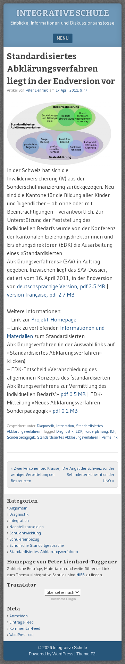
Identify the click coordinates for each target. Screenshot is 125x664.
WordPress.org (21, 634)
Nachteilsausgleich (26, 526)
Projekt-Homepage (53, 319)
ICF (112, 431)
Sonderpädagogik (21, 437)
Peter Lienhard (37, 90)
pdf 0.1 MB (65, 410)
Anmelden (18, 615)
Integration (65, 425)
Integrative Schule (62, 13)
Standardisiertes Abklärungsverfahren (67, 437)
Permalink (109, 437)
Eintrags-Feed (21, 622)
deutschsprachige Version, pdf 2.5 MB (61, 286)
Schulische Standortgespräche (36, 545)
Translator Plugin (62, 599)
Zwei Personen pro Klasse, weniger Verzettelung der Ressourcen (35, 474)
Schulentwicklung (25, 532)
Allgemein (18, 508)
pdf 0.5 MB (73, 394)
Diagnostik (45, 425)
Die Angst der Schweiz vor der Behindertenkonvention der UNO (88, 474)
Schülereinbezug (24, 539)
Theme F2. (86, 654)
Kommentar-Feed (24, 628)
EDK (79, 431)
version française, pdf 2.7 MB (41, 294)
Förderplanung (96, 431)
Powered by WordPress (51, 654)
